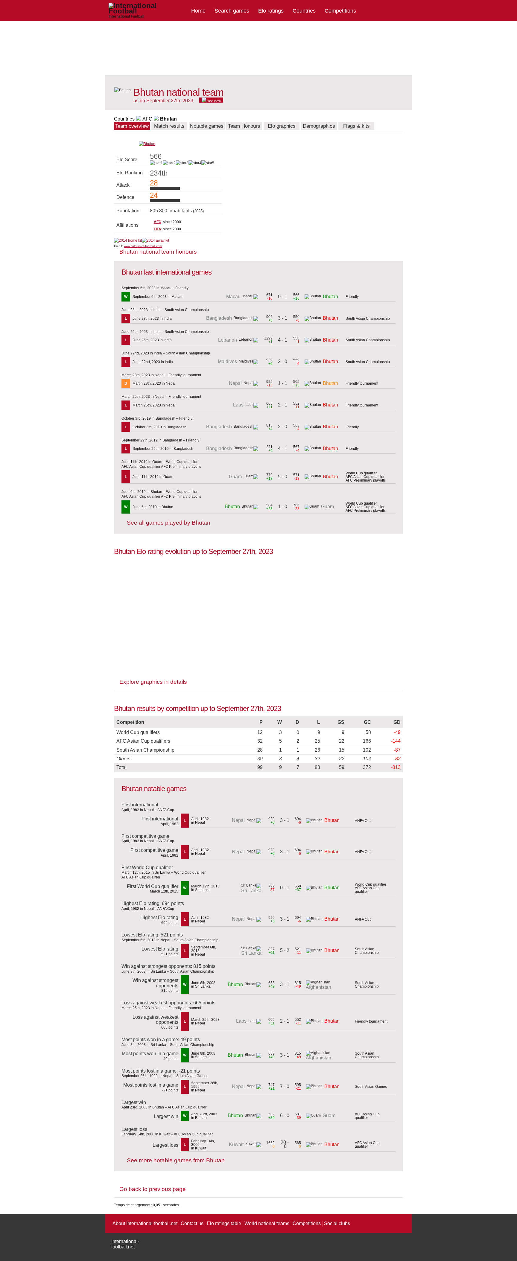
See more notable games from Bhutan (176, 1160)
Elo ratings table (224, 1223)
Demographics (319, 126)
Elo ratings (271, 11)
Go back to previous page (152, 1189)
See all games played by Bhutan (168, 523)
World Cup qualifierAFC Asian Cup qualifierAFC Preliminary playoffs (366, 476)
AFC (147, 118)
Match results (169, 126)
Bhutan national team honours (158, 252)
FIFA (157, 229)
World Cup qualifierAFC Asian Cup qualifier (370, 888)
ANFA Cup (363, 821)
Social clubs (337, 1223)
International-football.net (125, 1244)
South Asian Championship (368, 318)
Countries (304, 11)
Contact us (192, 1223)
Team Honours (244, 126)
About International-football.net (144, 1223)
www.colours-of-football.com (143, 246)
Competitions (340, 11)
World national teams (266, 1223)
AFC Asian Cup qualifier (367, 1116)
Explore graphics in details (153, 682)
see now (213, 101)
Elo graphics (282, 126)
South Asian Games (371, 1087)
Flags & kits (356, 126)
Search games (232, 11)
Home (198, 11)
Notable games (206, 126)
